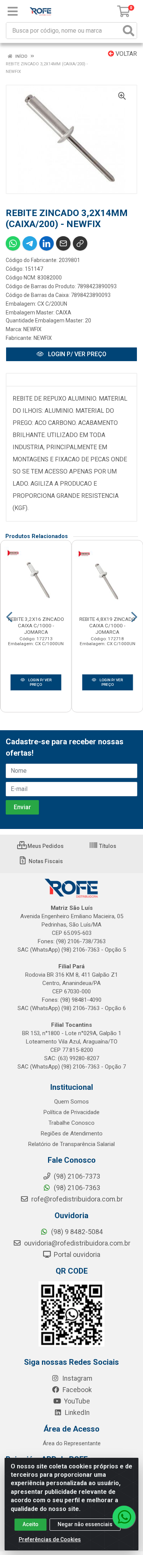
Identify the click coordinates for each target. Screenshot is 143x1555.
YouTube (76, 1401)
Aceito (30, 1524)
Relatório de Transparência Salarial (71, 1144)
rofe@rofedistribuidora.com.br (76, 1199)
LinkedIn (76, 1412)
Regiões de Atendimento (72, 1133)
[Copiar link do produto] (80, 243)
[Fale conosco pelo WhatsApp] (123, 1517)
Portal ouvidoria (76, 1254)
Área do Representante (72, 1443)
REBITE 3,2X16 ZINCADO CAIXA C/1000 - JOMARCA (36, 625)
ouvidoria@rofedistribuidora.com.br (76, 1243)
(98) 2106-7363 (76, 1188)
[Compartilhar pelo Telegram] (29, 243)
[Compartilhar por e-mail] (63, 243)
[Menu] (12, 11)
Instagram (76, 1378)
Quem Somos (71, 1101)
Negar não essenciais (85, 1524)
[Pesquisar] (129, 30)
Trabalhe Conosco (71, 1122)
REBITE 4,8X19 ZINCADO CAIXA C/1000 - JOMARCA (107, 625)
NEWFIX (32, 329)
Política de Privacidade (71, 1112)
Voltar (125, 53)
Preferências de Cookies (50, 1539)
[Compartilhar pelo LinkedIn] (46, 243)
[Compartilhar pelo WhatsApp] (13, 243)
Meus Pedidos (45, 846)
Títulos (107, 846)
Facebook (76, 1390)
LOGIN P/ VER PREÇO (76, 354)
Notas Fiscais (45, 861)
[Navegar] (9, 617)
